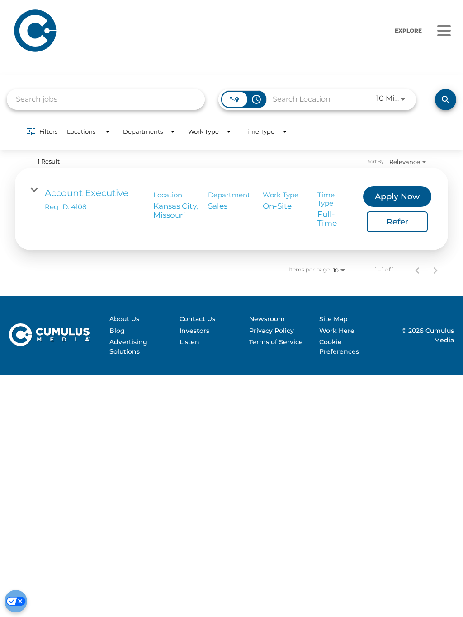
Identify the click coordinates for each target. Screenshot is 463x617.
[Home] (126, 30)
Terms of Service (276, 342)
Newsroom (267, 319)
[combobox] (106, 99)
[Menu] (444, 31)
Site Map (333, 319)
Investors (194, 331)
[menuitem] (140, 319)
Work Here (336, 331)
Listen (189, 342)
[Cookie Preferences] (16, 601)
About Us (124, 319)
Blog (117, 331)
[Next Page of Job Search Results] (435, 270)
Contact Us (197, 319)
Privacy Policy (271, 331)
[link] (231, 209)
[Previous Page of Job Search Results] (417, 270)
